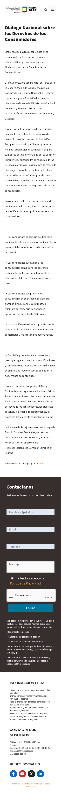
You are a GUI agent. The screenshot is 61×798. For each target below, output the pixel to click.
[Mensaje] (30, 571)
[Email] (30, 529)
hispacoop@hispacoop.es (21, 751)
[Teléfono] (30, 546)
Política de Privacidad (25, 583)
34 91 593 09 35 (26, 748)
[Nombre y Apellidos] (30, 512)
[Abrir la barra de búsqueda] (45, 10)
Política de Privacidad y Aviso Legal (27, 784)
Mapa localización (18, 754)
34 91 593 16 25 (42, 748)
